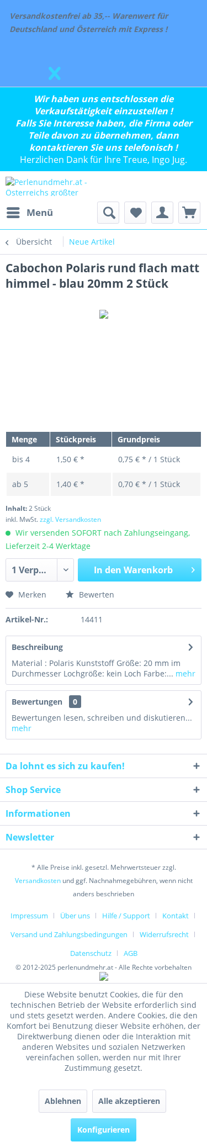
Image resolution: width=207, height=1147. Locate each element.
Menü (39, 212)
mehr (184, 673)
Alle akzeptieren (129, 1101)
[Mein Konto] (162, 213)
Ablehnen (63, 1101)
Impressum (29, 916)
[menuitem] (29, 213)
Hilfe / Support (126, 916)
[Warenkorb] (189, 213)
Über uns (75, 916)
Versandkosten (38, 880)
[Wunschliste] (135, 213)
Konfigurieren (103, 1129)
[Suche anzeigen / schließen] (108, 213)
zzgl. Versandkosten (70, 519)
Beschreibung (37, 647)
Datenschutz (91, 953)
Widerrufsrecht (164, 934)
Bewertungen (37, 701)
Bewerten (95, 594)
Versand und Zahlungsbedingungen (69, 934)
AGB (130, 953)
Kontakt (175, 916)
